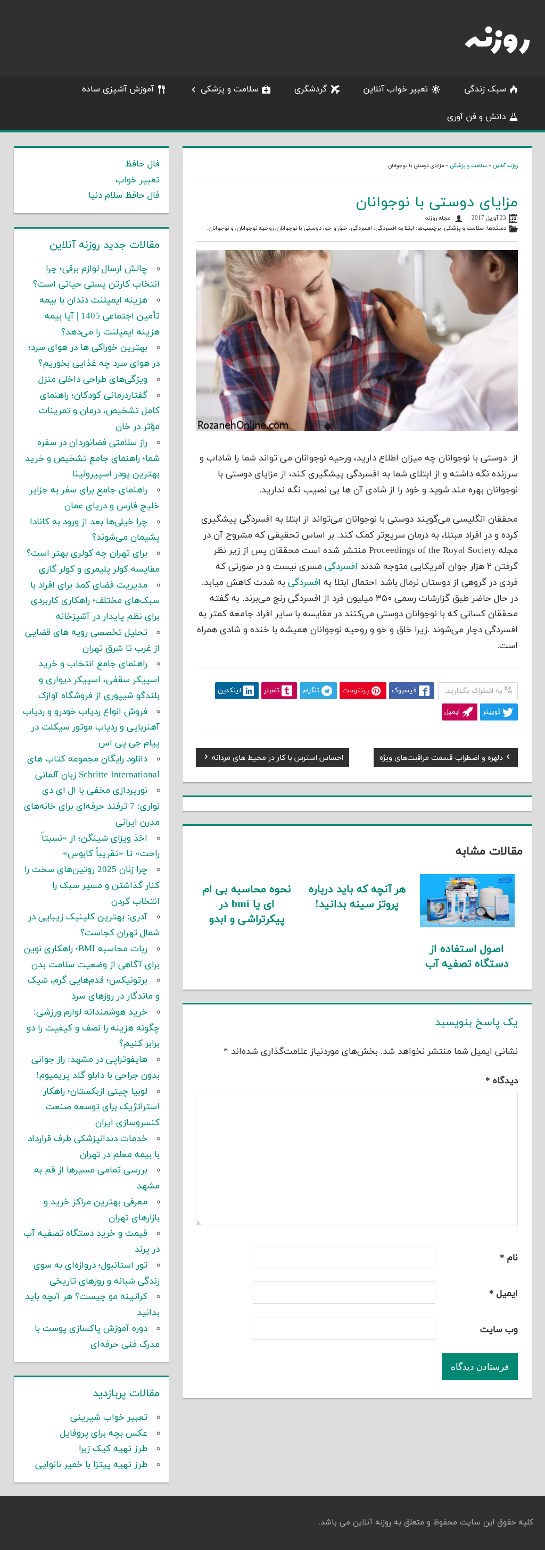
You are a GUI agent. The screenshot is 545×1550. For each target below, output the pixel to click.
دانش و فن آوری (476, 117)
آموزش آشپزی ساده (118, 89)
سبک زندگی (485, 89)
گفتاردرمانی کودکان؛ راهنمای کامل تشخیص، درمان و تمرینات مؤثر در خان (99, 411)
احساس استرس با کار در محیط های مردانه (277, 759)
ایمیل (503, 1293)
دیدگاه (501, 1081)
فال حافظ (142, 164)
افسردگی (361, 228)
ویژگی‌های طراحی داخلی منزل (92, 379)
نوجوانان (219, 228)
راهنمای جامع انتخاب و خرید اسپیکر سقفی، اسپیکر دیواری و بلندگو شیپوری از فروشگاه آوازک (99, 680)
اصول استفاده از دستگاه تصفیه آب (467, 956)
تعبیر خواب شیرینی (108, 1417)
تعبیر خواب (137, 180)
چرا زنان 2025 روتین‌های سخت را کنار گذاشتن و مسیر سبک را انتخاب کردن (92, 886)
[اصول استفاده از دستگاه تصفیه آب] (467, 925)
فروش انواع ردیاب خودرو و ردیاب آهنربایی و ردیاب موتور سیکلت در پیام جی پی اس (91, 728)
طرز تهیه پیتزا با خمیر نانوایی (91, 1465)
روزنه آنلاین (505, 166)
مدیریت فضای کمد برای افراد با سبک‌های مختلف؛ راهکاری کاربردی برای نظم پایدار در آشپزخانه (95, 601)
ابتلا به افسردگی (394, 228)
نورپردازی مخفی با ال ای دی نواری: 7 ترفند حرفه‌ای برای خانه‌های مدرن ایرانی (92, 806)
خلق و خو (336, 228)
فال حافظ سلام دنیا (124, 195)
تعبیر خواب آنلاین (395, 89)
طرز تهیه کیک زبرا (113, 1449)
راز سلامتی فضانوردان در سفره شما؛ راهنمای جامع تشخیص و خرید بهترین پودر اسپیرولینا (92, 459)
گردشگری (310, 89)
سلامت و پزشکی (230, 89)
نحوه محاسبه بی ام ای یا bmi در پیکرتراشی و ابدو (247, 904)
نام (509, 1258)
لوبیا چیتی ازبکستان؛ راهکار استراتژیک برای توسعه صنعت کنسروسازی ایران (101, 1107)
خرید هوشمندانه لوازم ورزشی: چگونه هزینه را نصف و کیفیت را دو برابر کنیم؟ (93, 1028)
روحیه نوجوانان (255, 228)
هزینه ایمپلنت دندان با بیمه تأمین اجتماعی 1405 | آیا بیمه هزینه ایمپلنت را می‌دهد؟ (99, 316)
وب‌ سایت (499, 1329)
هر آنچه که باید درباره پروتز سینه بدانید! (357, 897)
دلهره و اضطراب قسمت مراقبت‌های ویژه (441, 759)
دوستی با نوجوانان (299, 228)
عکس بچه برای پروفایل (103, 1433)
